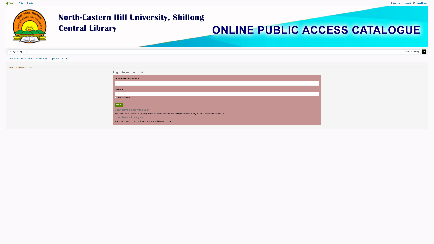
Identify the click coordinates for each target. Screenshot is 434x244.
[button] (21, 3)
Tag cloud (54, 58)
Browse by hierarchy (37, 58)
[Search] (424, 51)
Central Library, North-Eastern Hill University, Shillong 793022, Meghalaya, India (12, 3)
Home (11, 67)
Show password (123, 97)
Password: (119, 89)
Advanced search (18, 58)
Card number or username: (127, 78)
